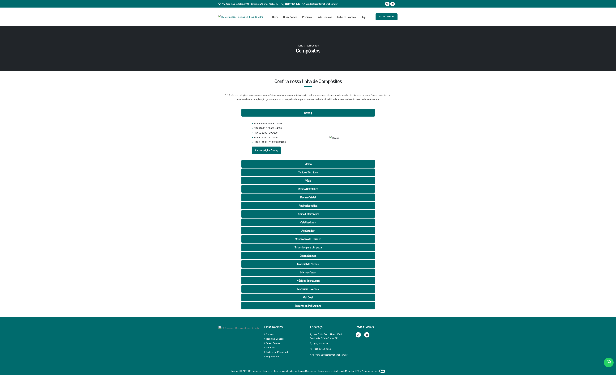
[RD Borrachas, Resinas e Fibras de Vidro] (238, 327)
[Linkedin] (392, 4)
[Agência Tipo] (382, 371)
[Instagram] (387, 4)
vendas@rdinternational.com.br (322, 4)
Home (275, 17)
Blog (363, 17)
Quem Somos (290, 17)
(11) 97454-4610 (292, 4)
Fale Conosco (386, 17)
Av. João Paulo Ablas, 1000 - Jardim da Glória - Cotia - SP (250, 4)
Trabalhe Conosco (346, 17)
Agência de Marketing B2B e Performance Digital (357, 371)
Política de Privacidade (277, 352)
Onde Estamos (324, 17)
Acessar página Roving (266, 150)
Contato (270, 334)
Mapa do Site (272, 356)
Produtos (307, 17)
